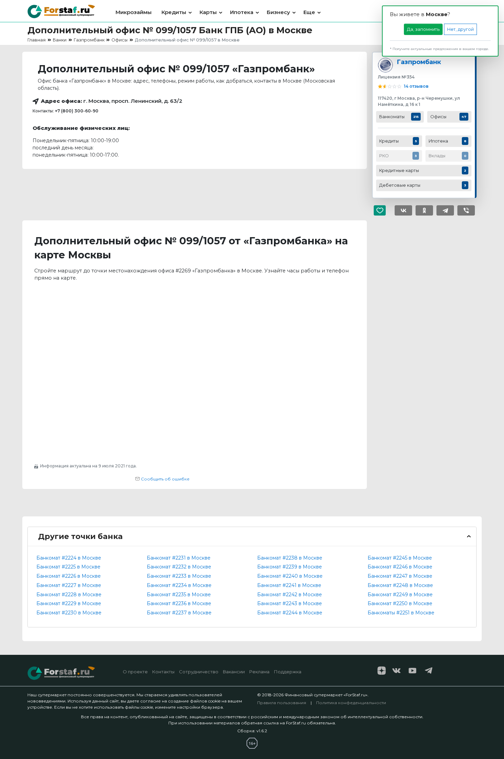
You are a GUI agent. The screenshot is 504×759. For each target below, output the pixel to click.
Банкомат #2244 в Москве (289, 613)
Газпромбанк (419, 62)
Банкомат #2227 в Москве (68, 585)
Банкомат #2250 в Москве (400, 603)
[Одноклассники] (424, 210)
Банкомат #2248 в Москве (400, 585)
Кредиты (173, 12)
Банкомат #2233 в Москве (179, 576)
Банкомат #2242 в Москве (289, 594)
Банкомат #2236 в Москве (179, 603)
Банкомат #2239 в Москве (289, 567)
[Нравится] (382, 210)
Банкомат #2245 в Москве (400, 558)
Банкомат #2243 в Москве (289, 603)
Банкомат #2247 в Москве (400, 576)
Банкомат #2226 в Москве (68, 576)
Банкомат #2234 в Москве (179, 585)
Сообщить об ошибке (165, 478)
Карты (208, 12)
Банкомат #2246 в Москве (400, 567)
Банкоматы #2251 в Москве (401, 613)
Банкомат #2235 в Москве (179, 594)
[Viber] (466, 210)
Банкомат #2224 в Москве (68, 558)
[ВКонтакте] (403, 210)
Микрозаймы (134, 12)
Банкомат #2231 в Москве (179, 558)
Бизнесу (278, 12)
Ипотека (241, 12)
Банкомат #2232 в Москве (179, 567)
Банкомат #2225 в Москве (68, 567)
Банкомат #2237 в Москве (179, 613)
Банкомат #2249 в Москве (400, 594)
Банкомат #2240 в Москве (290, 576)
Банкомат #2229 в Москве (68, 603)
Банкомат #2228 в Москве (68, 594)
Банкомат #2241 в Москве (289, 585)
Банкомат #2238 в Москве (289, 558)
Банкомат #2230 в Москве (68, 613)
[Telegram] (445, 210)
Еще (309, 12)
